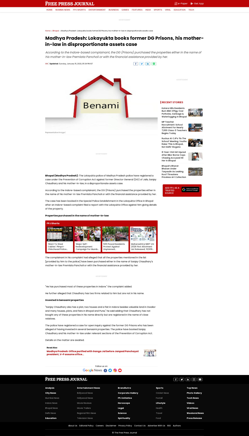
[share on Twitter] (141, 63)
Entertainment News (88, 388)
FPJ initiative (125, 398)
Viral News (192, 408)
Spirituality (124, 418)
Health (159, 408)
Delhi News (50, 413)
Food (158, 418)
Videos (190, 403)
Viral (168, 10)
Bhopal (56, 31)
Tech (191, 10)
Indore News (51, 403)
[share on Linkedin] (148, 63)
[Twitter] (110, 370)
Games (125, 10)
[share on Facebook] (135, 63)
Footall (159, 398)
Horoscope (124, 403)
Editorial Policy (86, 425)
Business (114, 10)
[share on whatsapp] (154, 63)
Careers (100, 425)
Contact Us (140, 425)
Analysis (49, 388)
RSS (169, 425)
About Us (72, 425)
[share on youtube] (200, 379)
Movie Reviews (84, 403)
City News (50, 393)
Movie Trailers (84, 408)
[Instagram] (115, 370)
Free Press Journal (69, 3)
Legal (121, 408)
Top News (192, 388)
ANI (46, 63)
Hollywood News (85, 398)
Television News (85, 418)
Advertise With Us (156, 425)
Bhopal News (51, 408)
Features (137, 10)
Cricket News (162, 393)
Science (122, 413)
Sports (158, 10)
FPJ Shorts (79, 10)
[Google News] (92, 370)
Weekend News (195, 413)
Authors (177, 425)
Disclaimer (111, 425)
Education (179, 10)
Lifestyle (160, 403)
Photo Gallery (194, 393)
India (148, 10)
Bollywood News (85, 393)
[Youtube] (120, 370)
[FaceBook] (105, 370)
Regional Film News (86, 413)
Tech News (193, 398)
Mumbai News (62, 10)
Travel (159, 413)
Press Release (194, 418)
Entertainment (97, 10)
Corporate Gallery (128, 393)
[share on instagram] (194, 379)
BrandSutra (124, 388)
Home (49, 10)
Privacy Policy (125, 425)
